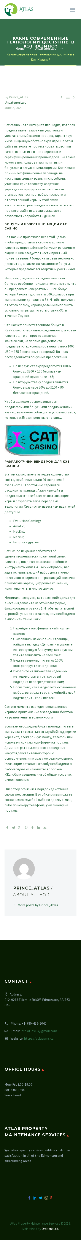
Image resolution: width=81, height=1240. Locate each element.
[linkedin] (35, 1198)
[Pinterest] (26, 827)
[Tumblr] (32, 827)
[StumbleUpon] (45, 827)
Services (65, 16)
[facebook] (29, 1198)
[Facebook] (7, 827)
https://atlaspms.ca (39, 1038)
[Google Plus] (20, 827)
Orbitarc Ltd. (50, 1229)
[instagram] (46, 1198)
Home (44, 16)
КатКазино (13, 330)
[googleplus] (52, 1198)
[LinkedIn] (38, 827)
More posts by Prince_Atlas (38, 905)
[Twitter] (13, 827)
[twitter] (40, 1198)
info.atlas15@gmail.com (39, 1031)
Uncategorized (15, 102)
